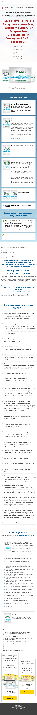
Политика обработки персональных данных (18, 711)
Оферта (18, 712)
